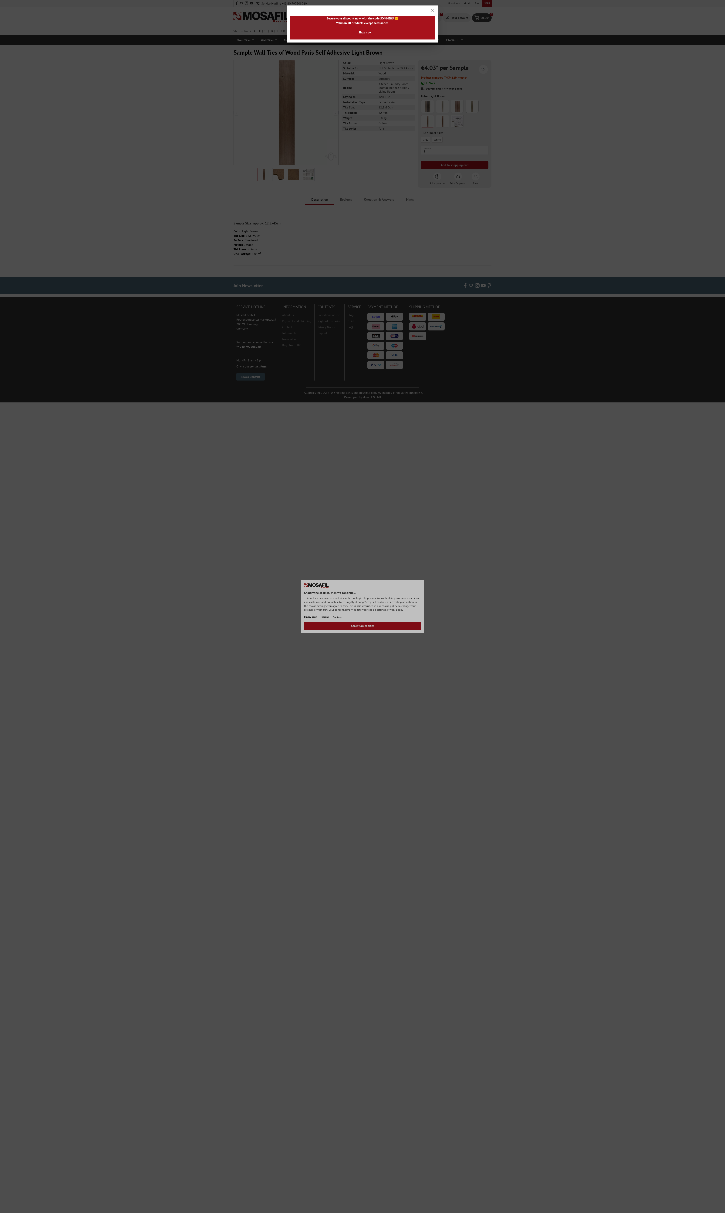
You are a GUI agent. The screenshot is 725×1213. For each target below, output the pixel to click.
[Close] (432, 11)
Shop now (365, 32)
